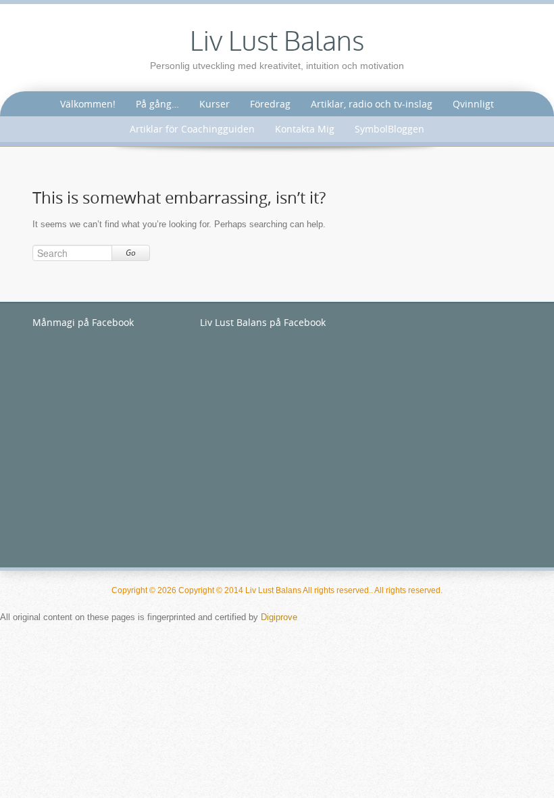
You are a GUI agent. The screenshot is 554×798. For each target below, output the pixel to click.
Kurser (214, 103)
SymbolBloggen (389, 128)
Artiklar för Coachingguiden (192, 128)
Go (131, 252)
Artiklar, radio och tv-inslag (371, 103)
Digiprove (279, 617)
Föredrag (270, 103)
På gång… (157, 103)
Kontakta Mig (304, 128)
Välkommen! (88, 103)
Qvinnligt (473, 103)
